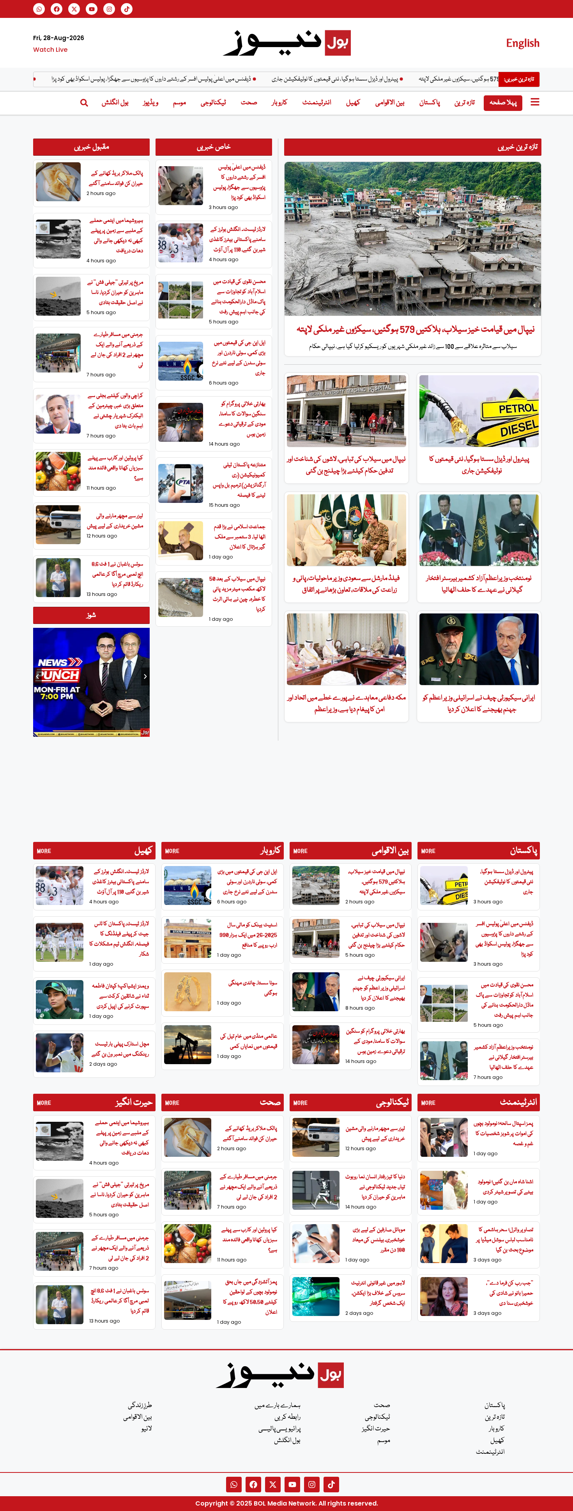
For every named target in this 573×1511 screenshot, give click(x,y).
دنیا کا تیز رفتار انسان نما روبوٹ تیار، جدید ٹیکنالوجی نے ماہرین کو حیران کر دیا (375, 1187)
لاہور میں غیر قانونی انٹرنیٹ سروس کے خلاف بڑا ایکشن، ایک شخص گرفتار (378, 1293)
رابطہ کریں (287, 1417)
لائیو (146, 1429)
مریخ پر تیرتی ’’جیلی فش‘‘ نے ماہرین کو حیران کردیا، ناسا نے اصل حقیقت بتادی (115, 292)
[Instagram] (109, 9)
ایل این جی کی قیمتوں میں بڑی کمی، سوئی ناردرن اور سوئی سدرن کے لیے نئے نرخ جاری (247, 882)
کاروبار (280, 103)
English (523, 42)
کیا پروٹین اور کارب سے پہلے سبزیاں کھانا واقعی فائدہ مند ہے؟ (115, 468)
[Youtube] (91, 9)
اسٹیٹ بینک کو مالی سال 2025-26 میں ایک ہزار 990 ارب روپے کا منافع (248, 935)
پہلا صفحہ (503, 103)
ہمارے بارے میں (278, 1405)
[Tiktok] (127, 9)
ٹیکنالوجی (213, 103)
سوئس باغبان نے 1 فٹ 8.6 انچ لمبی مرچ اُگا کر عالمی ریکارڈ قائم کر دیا (117, 574)
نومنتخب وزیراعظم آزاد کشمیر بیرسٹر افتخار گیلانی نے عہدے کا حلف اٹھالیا (504, 1057)
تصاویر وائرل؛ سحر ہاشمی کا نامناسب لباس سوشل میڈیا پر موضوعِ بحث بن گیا (504, 1240)
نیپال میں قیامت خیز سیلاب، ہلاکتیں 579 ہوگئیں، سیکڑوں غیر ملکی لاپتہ (416, 330)
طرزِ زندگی (140, 1405)
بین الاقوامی (390, 103)
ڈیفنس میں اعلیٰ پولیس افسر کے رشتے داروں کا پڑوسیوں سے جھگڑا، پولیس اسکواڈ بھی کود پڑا (199, 79)
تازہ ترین (465, 103)
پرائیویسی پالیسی (279, 1429)
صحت (249, 103)
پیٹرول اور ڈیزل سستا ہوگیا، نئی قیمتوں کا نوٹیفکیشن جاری (382, 79)
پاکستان (429, 103)
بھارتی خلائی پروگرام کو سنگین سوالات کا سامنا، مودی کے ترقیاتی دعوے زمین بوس (375, 1041)
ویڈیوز (150, 103)
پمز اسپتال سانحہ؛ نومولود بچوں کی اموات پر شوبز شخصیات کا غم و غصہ (503, 1133)
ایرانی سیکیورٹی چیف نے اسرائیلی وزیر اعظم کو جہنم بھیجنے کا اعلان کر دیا (379, 988)
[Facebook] (56, 9)
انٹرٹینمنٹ (316, 103)
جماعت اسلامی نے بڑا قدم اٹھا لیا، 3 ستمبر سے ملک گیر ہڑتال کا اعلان (239, 537)
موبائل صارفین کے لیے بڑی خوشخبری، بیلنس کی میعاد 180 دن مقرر (378, 1240)
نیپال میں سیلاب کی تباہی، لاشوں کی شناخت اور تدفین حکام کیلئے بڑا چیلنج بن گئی (376, 935)
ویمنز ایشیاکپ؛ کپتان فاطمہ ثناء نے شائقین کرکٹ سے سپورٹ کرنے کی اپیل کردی (120, 996)
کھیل (353, 103)
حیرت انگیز (376, 1429)
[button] (37, 676)
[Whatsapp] (39, 9)
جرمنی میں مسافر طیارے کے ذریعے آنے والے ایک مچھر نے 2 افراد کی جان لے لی (120, 1248)
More (44, 851)
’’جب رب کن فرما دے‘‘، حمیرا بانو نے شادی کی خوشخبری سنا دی (509, 1293)
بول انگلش (115, 103)
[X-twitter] (74, 9)
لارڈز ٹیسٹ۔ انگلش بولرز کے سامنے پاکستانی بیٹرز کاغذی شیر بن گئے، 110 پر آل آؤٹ (237, 239)
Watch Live (50, 49)
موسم (179, 103)
